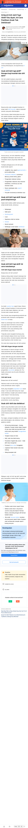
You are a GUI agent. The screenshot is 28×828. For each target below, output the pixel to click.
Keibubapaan (4, 9)
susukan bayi (10, 306)
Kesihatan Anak (12, 9)
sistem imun (4, 319)
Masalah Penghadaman (22, 9)
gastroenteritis (22, 170)
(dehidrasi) (21, 226)
